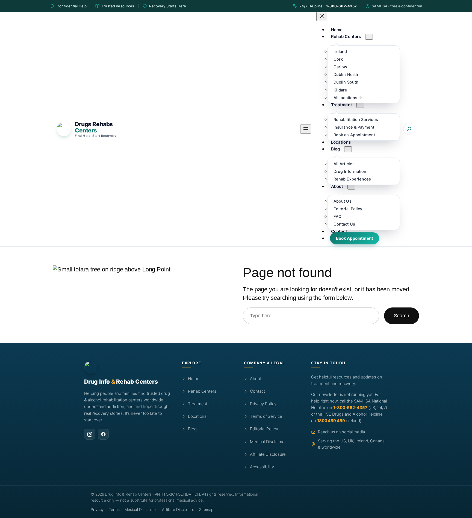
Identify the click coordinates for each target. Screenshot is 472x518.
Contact (257, 391)
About (255, 378)
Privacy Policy (263, 403)
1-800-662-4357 (341, 6)
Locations (197, 416)
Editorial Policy (264, 428)
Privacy (97, 509)
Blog (192, 428)
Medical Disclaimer (268, 441)
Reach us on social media (341, 432)
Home (193, 378)
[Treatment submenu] (360, 105)
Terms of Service (266, 416)
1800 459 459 (331, 420)
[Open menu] (305, 129)
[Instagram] (89, 434)
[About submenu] (351, 187)
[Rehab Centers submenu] (369, 37)
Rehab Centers (202, 391)
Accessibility (262, 466)
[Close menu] (321, 16)
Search (401, 315)
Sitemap (206, 509)
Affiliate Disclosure (268, 454)
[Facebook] (103, 434)
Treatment (197, 403)
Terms (114, 509)
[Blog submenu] (348, 149)
